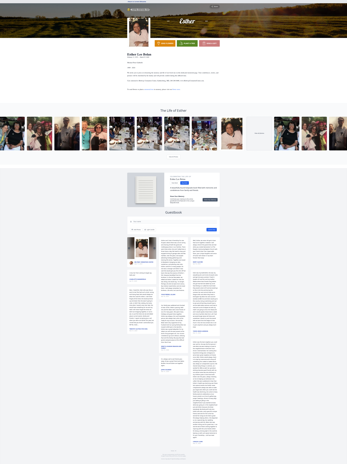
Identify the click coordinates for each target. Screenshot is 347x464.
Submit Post (211, 229)
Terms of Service (178, 456)
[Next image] (154, 248)
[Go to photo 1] (137, 257)
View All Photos (173, 157)
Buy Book (184, 183)
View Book (175, 183)
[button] (141, 248)
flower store (176, 89)
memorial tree (149, 89)
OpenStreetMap (175, 459)
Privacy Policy (168, 456)
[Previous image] (129, 248)
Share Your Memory (210, 200)
